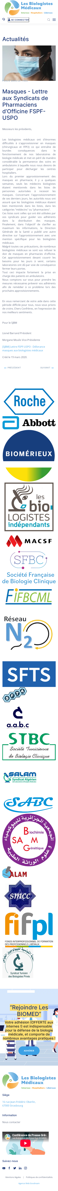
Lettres (23, 80)
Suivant (45, 367)
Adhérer (29, 1050)
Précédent (14, 367)
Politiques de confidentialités (39, 1177)
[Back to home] (29, 8)
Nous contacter (11, 1122)
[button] (54, 20)
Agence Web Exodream (29, 1183)
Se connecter (20, 20)
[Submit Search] (48, 19)
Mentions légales (13, 1177)
